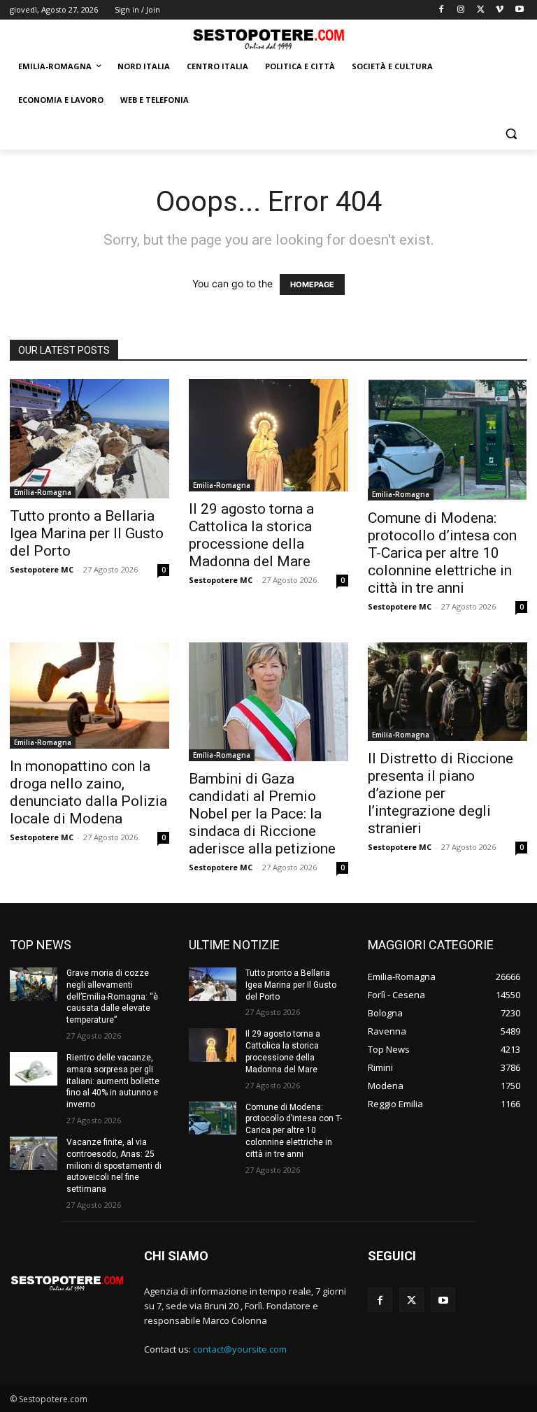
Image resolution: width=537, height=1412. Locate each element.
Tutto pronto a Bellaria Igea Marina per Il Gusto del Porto (87, 533)
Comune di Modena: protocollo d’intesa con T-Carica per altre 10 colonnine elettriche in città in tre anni (442, 553)
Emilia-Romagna (42, 492)
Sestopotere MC (41, 569)
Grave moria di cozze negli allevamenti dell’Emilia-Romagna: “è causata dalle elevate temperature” (112, 996)
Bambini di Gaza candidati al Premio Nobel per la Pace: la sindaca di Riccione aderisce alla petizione (262, 813)
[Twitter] (481, 10)
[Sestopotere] (268, 39)
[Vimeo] (500, 10)
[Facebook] (442, 10)
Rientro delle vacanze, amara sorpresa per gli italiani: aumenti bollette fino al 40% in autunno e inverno (112, 1081)
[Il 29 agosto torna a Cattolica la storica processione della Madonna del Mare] (268, 435)
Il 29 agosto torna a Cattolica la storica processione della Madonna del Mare (251, 535)
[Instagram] (461, 10)
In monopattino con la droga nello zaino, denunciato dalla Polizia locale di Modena (88, 792)
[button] (510, 133)
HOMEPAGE (312, 284)
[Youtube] (519, 10)
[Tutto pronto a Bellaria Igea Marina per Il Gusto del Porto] (89, 438)
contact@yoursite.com (240, 1349)
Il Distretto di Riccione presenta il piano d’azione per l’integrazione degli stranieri (440, 793)
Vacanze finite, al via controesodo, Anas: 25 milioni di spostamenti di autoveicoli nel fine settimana (114, 1165)
